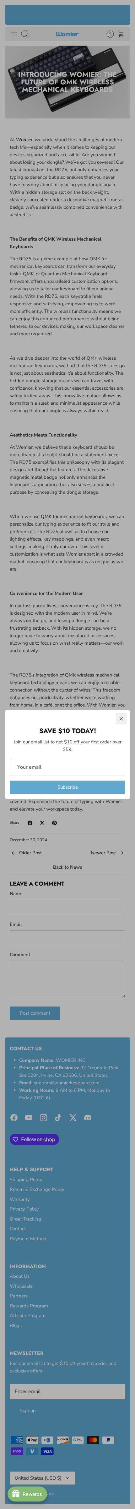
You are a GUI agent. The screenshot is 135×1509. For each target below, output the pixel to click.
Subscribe (67, 787)
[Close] (121, 718)
